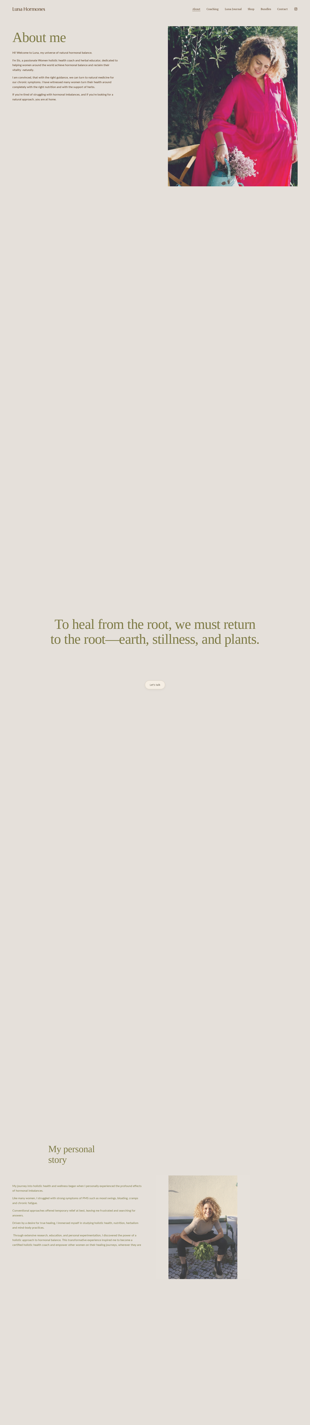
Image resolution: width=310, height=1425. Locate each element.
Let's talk (155, 684)
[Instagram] (296, 9)
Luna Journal (233, 9)
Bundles (266, 9)
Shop (251, 9)
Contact (282, 9)
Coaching (212, 9)
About (196, 9)
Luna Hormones (28, 9)
